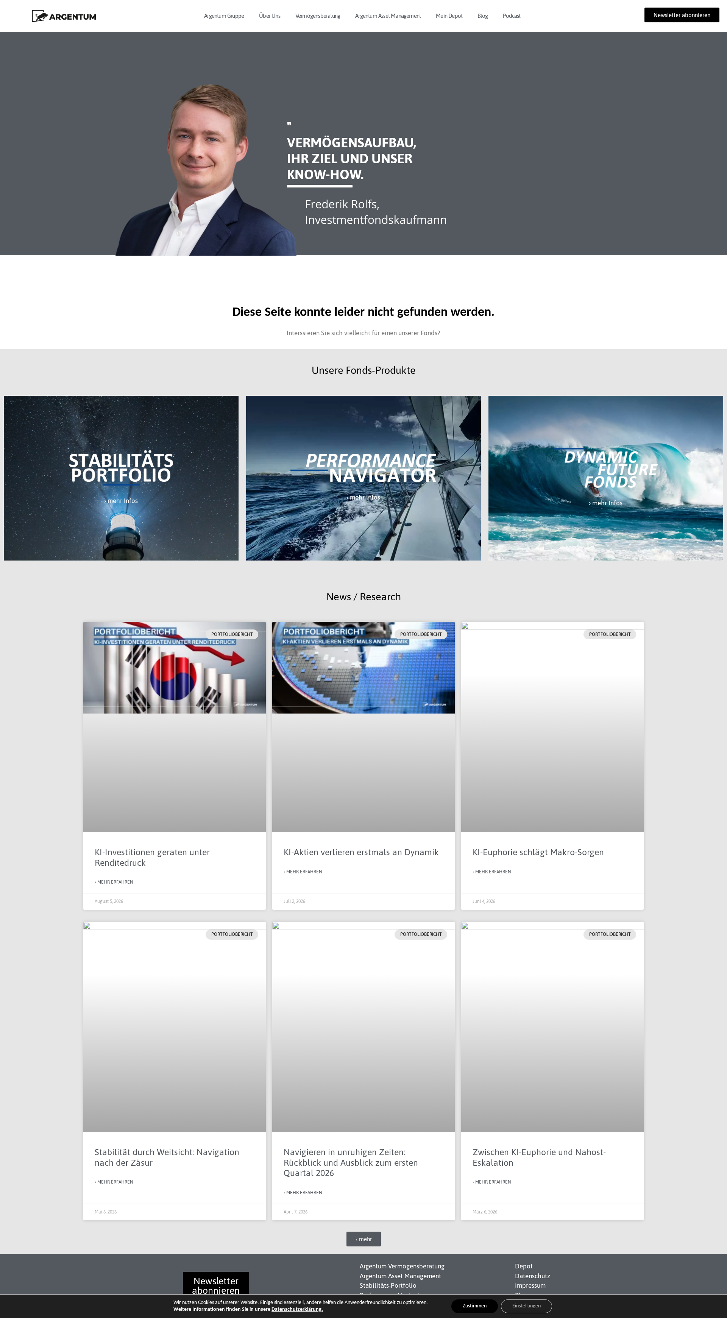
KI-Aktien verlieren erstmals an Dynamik (361, 852)
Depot (524, 1266)
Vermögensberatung (317, 15)
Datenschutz (532, 1276)
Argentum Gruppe (224, 15)
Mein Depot (449, 15)
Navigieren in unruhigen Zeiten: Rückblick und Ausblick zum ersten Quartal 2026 (351, 1162)
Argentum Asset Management (388, 15)
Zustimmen (475, 1306)
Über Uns (269, 15)
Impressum (530, 1285)
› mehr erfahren (114, 882)
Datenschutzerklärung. (297, 1309)
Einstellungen (526, 1306)
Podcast (511, 15)
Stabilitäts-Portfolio (388, 1285)
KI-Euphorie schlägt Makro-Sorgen (538, 852)
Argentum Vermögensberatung (402, 1266)
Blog (482, 15)
